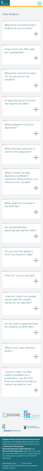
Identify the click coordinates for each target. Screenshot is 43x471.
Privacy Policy (27, 463)
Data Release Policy (9, 463)
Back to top (36, 467)
